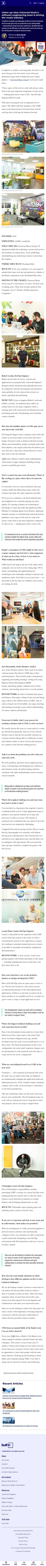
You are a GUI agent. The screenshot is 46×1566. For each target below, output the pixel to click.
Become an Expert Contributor (13, 1485)
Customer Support (9, 1494)
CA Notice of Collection (23, 1551)
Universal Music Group (19, 79)
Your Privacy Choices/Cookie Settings (23, 1548)
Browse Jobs (6, 1510)
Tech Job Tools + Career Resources (14, 1506)
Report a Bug (7, 1502)
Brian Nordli (21, 34)
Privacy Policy (23, 1541)
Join (35, 3)
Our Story (5, 1460)
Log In (41, 3)
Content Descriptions (10, 1472)
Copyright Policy (23, 1537)
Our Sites (5, 1523)
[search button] (30, 3)
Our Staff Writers (8, 1468)
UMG (4, 458)
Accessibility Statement (23, 1534)
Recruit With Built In (9, 1481)
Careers (4, 1464)
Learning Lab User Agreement (23, 1530)
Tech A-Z (5, 1514)
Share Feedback (8, 1498)
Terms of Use (23, 1544)
